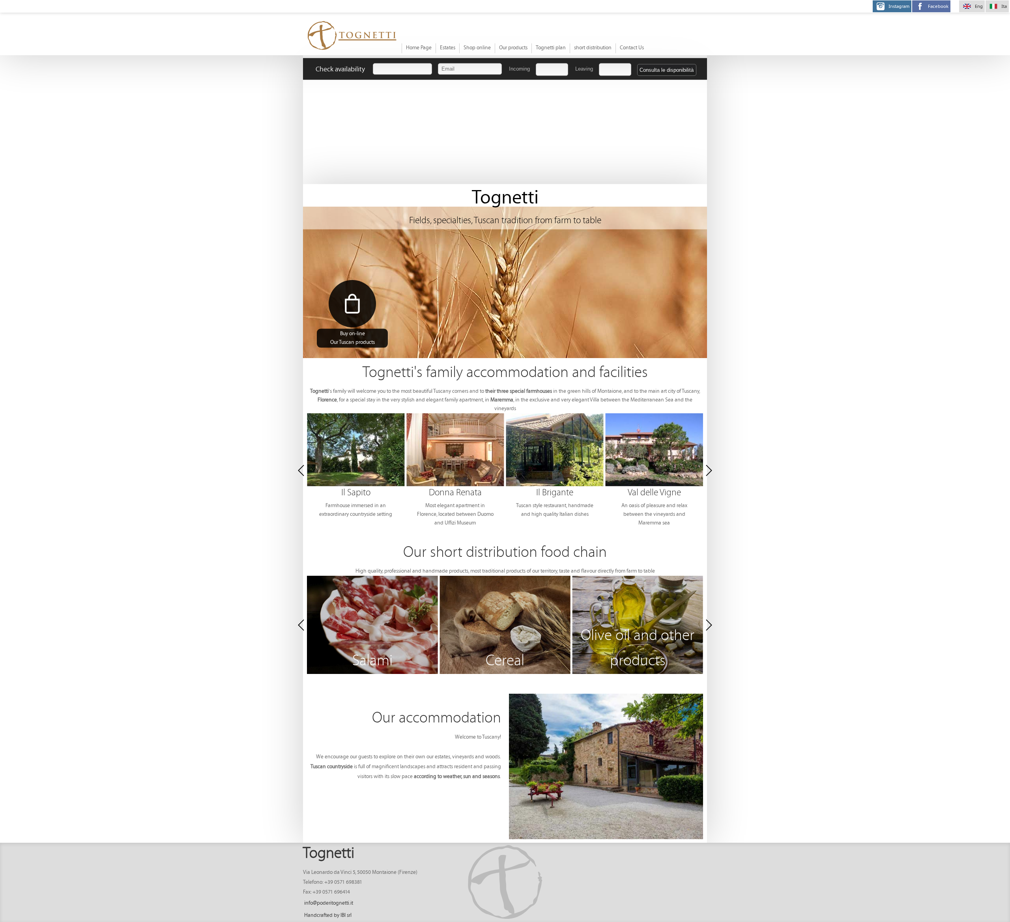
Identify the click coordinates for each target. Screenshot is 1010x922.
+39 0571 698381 (343, 882)
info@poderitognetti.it (328, 903)
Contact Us (632, 48)
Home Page (419, 48)
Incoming (519, 69)
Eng (979, 6)
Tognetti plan (551, 48)
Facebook (938, 6)
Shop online (477, 48)
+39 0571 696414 (331, 892)
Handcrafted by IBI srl (328, 915)
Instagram (898, 6)
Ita (1004, 6)
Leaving (584, 69)
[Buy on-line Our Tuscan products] (352, 303)
